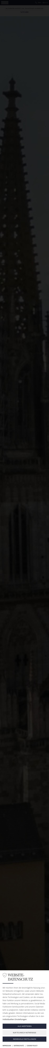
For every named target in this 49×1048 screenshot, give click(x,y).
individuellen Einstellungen (15, 1019)
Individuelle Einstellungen (24, 1039)
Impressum (7, 1046)
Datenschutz (19, 1046)
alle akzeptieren (24, 1026)
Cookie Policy (32, 1046)
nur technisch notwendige (24, 1033)
